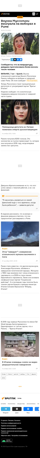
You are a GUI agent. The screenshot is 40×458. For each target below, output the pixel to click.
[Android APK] (6, 441)
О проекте (4, 420)
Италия (10, 374)
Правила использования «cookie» (11, 428)
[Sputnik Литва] (6, 15)
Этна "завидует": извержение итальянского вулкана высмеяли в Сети (19, 254)
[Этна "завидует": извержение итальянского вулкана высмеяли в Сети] (20, 234)
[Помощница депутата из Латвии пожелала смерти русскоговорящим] (20, 111)
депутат (16, 374)
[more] (37, 133)
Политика (11, 404)
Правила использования (8, 426)
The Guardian (32, 80)
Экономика (31, 404)
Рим (28, 374)
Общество (21, 404)
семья (3, 378)
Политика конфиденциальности (11, 423)
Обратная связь (6, 435)
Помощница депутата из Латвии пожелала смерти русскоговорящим (19, 128)
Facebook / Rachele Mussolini (14, 56)
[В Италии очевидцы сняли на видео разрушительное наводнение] (20, 344)
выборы (22, 374)
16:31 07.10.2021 (6, 30)
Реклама (11, 420)
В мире (4, 374)
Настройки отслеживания (19, 435)
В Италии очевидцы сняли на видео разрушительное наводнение (19, 363)
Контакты (17, 420)
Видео (4, 248)
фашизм (34, 374)
